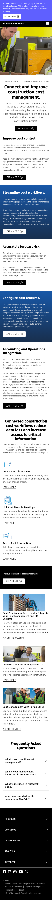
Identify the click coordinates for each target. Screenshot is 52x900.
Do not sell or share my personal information (25, 883)
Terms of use (11, 890)
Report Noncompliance (35, 886)
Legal (21, 890)
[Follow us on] (4, 871)
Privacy (6, 880)
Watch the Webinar (14, 637)
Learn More (10, 16)
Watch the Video (12, 729)
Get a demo (24, 128)
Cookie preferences (13, 886)
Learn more (12, 177)
